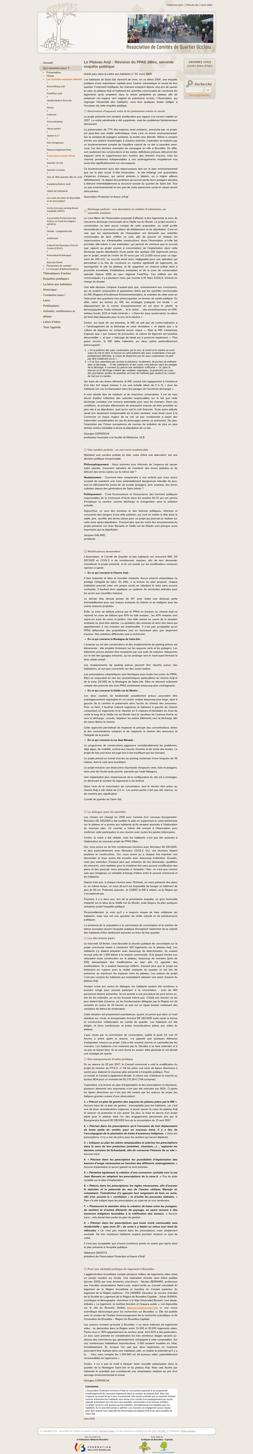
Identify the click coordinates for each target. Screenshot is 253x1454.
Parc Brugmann (55, 143)
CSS (154, 1431)
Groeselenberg (55, 121)
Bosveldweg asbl (56, 86)
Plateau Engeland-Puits (59, 150)
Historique (50, 289)
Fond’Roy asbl (54, 93)
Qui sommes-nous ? (56, 68)
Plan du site (192, 5)
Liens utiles (207, 5)
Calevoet (51, 114)
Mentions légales (107, 1431)
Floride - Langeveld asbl (59, 231)
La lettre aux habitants (57, 284)
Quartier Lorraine (56, 170)
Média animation (188, 1431)
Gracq (50, 107)
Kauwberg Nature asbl (58, 184)
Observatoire (54, 128)
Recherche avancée (199, 95)
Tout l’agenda (52, 327)
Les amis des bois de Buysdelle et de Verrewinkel (63, 199)
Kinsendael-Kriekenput (59, 255)
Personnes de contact (58, 265)
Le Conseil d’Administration (62, 269)
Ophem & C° (53, 135)
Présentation (53, 72)
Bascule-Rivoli (54, 262)
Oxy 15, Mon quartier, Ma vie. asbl (64, 177)
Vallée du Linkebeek (57, 191)
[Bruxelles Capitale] (144, 1452)
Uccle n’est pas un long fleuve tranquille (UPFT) (62, 209)
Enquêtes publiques (56, 278)
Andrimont (52, 238)
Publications (51, 305)
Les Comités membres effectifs (64, 79)
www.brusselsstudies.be (142, 1307)
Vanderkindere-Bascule (59, 100)
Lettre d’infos (51, 321)
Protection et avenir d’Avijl (61, 156)
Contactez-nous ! (175, 5)
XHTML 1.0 (163, 1431)
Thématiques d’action (57, 273)
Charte (50, 75)
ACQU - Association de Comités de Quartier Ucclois (170, 47)
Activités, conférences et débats (59, 314)
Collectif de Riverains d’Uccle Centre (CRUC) (62, 246)
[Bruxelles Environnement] (164, 1452)
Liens (46, 300)
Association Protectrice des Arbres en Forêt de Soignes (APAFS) (61, 221)
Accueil (48, 62)
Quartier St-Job (55, 163)
